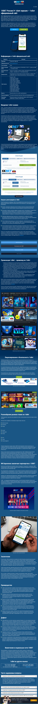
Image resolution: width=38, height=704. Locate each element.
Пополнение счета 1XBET (19, 246)
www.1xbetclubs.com (14, 63)
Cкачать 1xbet (23, 29)
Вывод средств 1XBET (19, 249)
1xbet (29, 666)
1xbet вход (14, 29)
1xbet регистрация (19, 196)
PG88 (27, 666)
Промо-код (13, 702)
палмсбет (13, 284)
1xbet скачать (19, 253)
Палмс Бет (22, 235)
